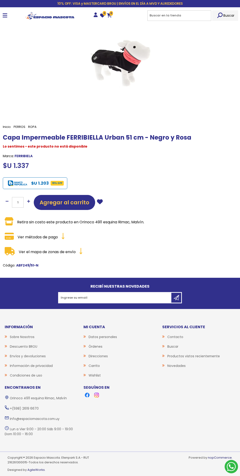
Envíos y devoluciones (28, 356)
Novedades (176, 365)
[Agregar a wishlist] (100, 202)
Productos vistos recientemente (193, 356)
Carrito (94, 365)
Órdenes (95, 346)
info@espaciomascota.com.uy (35, 418)
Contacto (175, 337)
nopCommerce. (220, 457)
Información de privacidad (31, 365)
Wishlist (95, 375)
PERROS (19, 127)
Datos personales (103, 337)
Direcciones (98, 356)
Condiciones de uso (26, 375)
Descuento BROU (23, 346)
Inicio (7, 127)
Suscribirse (176, 298)
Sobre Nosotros (22, 337)
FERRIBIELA (24, 156)
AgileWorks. (36, 470)
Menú (5, 15)
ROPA (32, 127)
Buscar (228, 15)
